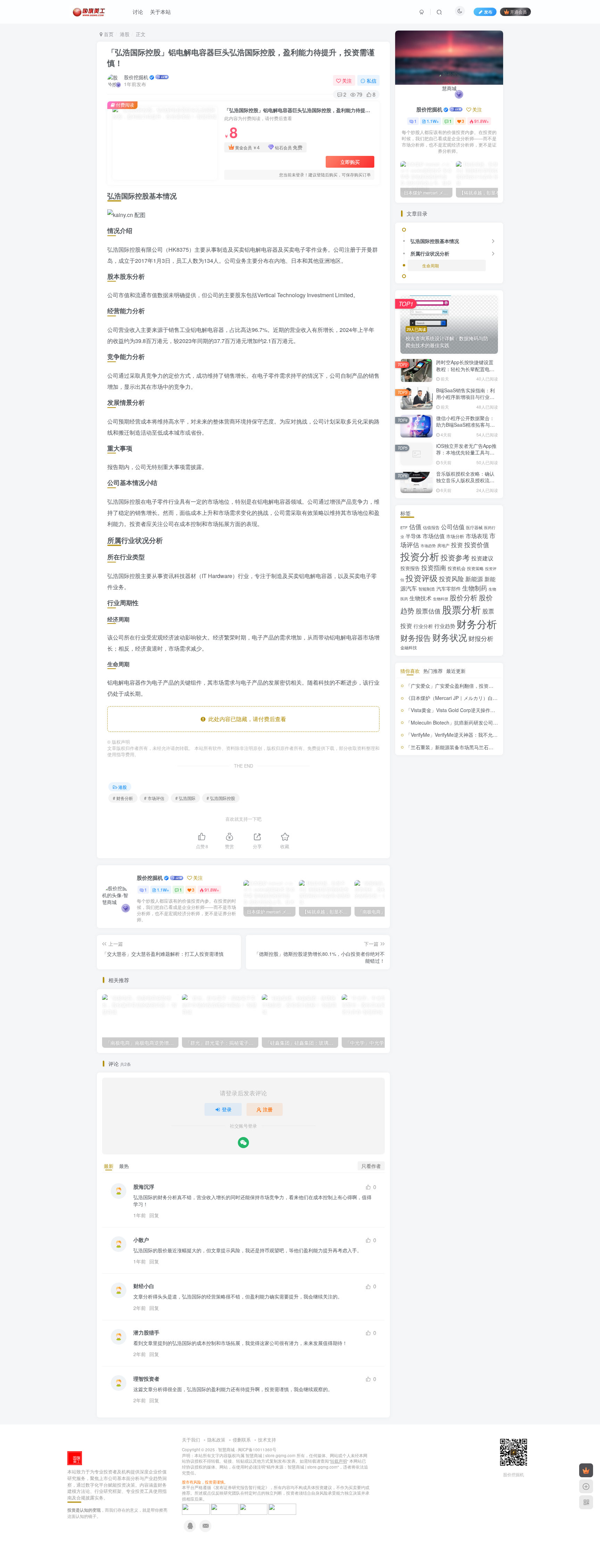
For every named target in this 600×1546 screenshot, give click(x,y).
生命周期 (430, 265)
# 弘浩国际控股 (221, 798)
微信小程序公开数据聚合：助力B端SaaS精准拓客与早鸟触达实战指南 (465, 425)
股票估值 (428, 610)
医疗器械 (474, 527)
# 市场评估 (154, 798)
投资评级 (422, 578)
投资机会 (457, 568)
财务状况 (449, 637)
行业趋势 (444, 625)
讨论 (138, 11)
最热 (124, 1165)
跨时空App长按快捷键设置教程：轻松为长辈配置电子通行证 (465, 369)
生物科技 (440, 598)
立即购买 (350, 161)
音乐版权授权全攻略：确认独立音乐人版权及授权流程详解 (465, 480)
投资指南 (433, 567)
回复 (154, 1215)
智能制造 (426, 589)
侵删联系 (242, 1439)
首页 (108, 34)
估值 (415, 526)
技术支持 (267, 1439)
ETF (404, 527)
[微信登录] (243, 1142)
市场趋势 (428, 545)
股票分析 (461, 609)
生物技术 (420, 598)
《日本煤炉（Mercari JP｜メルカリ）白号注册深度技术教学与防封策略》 (486, 697)
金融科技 (408, 647)
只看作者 (371, 1165)
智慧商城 (226, 1449)
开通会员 (518, 12)
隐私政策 (216, 1439)
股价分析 (463, 597)
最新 (109, 1165)
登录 (227, 1109)
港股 (125, 34)
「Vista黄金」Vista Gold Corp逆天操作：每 (453, 710)
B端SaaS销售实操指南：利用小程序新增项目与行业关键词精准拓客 (465, 397)
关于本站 (160, 11)
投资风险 (451, 578)
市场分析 (455, 536)
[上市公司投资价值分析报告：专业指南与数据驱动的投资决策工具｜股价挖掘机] (74, 1457)
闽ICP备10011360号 (257, 1449)
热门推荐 (433, 670)
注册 (268, 1109)
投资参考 (455, 557)
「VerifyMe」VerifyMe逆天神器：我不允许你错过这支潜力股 (471, 734)
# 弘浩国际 (185, 798)
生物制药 (474, 588)
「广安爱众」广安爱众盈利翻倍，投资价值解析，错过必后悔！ (474, 685)
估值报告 (431, 527)
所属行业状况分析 (429, 253)
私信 (371, 80)
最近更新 (456, 670)
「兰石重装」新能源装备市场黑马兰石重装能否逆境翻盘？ (469, 747)
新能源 (474, 579)
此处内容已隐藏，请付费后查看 (246, 719)
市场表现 (477, 536)
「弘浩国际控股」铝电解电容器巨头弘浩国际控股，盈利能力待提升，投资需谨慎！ (241, 57)
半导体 (413, 536)
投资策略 (475, 568)
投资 (457, 545)
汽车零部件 (448, 588)
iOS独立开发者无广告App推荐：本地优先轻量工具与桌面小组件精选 (466, 452)
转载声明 (338, 1461)
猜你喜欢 (410, 670)
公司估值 (453, 527)
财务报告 (415, 637)
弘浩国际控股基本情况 (434, 240)
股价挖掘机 (136, 77)
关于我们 (191, 1439)
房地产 (443, 545)
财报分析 (480, 638)
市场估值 (434, 536)
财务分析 (477, 623)
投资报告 (410, 568)
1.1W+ (163, 890)
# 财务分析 (123, 798)
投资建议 (482, 558)
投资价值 (476, 544)
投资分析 (419, 556)
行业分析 (423, 625)
